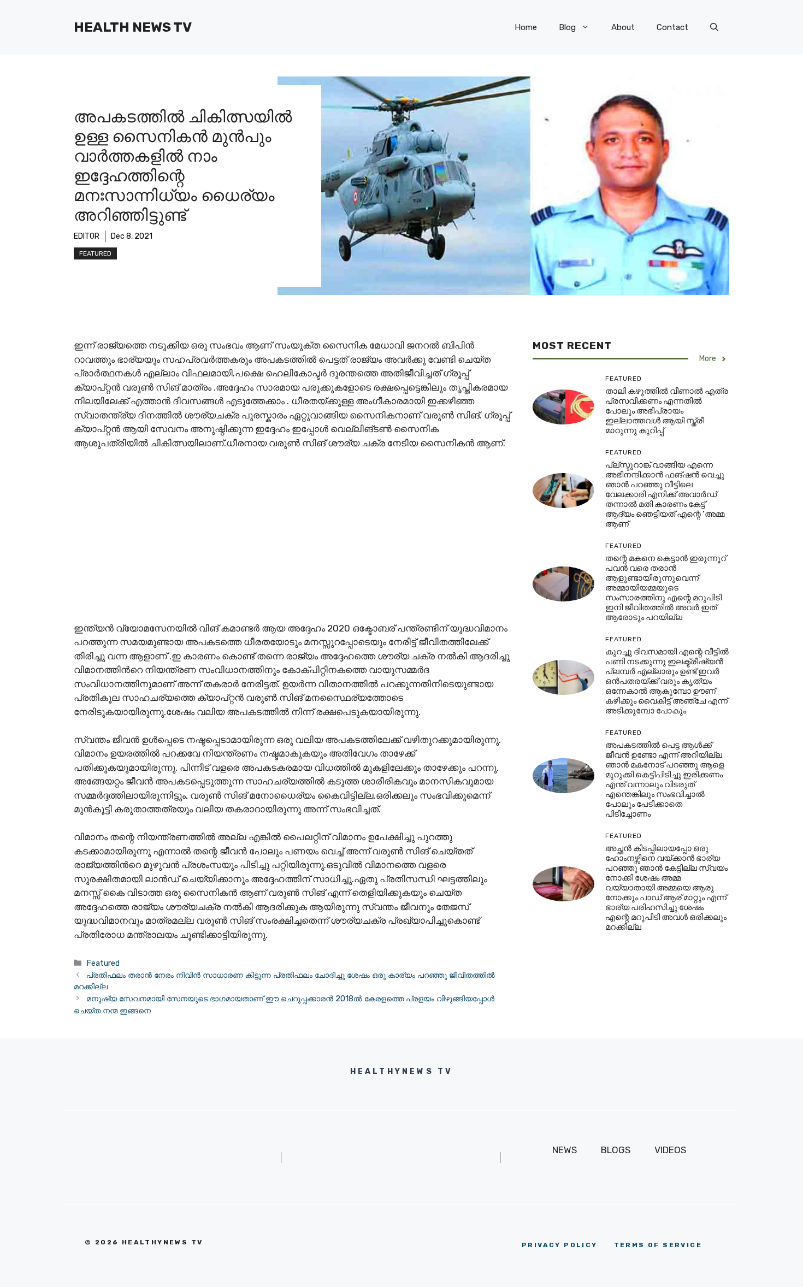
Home (526, 27)
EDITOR (86, 236)
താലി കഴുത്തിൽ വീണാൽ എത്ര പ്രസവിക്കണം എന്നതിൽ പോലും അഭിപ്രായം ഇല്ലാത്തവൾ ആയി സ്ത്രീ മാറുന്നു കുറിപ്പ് (666, 411)
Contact (672, 27)
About (623, 27)
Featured (95, 253)
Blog (567, 27)
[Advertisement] (292, 540)
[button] (714, 27)
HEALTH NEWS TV (133, 27)
